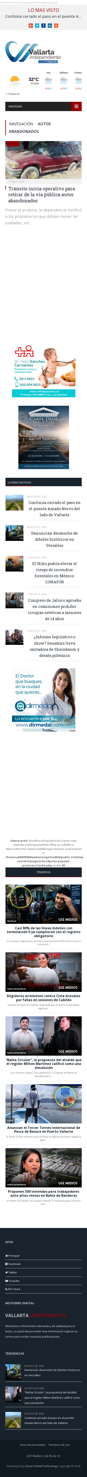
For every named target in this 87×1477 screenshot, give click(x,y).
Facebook (14, 1264)
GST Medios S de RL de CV (43, 1456)
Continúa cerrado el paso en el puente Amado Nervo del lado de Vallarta (44, 16)
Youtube (13, 1281)
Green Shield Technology (41, 1466)
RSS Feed (13, 1289)
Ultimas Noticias (19, 482)
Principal (13, 1256)
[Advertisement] (43, 291)
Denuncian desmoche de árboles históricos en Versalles (54, 539)
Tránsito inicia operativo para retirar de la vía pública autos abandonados (41, 194)
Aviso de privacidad (32, 1445)
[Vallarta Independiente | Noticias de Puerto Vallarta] (33, 51)
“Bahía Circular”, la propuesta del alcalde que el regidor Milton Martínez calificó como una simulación (52, 1397)
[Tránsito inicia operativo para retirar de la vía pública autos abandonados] (43, 161)
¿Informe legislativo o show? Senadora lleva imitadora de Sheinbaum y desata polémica (55, 646)
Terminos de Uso (59, 1445)
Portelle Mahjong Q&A (44, 2)
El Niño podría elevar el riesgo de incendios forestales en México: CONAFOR (54, 572)
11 (80, 1413)
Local (13, 144)
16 (80, 1365)
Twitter (12, 1272)
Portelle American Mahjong (15, 2)
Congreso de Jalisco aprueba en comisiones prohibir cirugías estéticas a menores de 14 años (54, 609)
